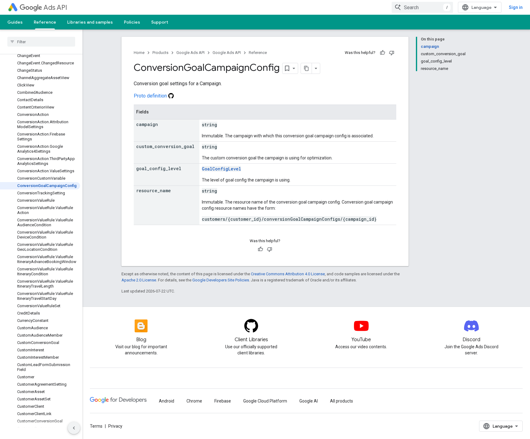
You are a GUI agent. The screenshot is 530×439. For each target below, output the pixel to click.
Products (160, 52)
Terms (96, 426)
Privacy (115, 426)
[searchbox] (41, 42)
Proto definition (151, 96)
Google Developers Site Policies (220, 280)
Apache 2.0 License (138, 280)
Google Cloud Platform (265, 401)
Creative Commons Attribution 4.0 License (288, 274)
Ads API (55, 7)
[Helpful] (382, 52)
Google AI (308, 401)
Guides (15, 22)
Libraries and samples (90, 22)
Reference (45, 22)
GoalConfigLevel (221, 169)
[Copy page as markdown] (306, 68)
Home (139, 52)
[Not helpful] (391, 52)
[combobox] (422, 7)
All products (341, 401)
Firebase (222, 401)
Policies (132, 22)
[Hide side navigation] (74, 428)
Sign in (516, 7)
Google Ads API (190, 52)
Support (159, 22)
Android (166, 401)
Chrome (194, 401)
